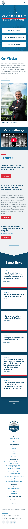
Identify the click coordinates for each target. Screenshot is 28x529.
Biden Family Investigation (14, 488)
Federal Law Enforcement (14, 473)
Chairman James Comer (14, 438)
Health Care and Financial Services (14, 470)
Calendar (14, 446)
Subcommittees (14, 459)
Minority (14, 503)
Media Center (14, 484)
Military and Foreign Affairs (14, 471)
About (14, 436)
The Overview (14, 493)
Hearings (14, 448)
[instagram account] (11, 522)
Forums (14, 455)
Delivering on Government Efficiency (14, 475)
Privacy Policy (5, 513)
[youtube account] (14, 522)
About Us (5, 78)
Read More (6, 176)
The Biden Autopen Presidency (14, 496)
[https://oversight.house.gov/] (2, 2)
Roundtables (14, 456)
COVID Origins (14, 491)
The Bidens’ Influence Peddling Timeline (14, 490)
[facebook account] (3, 522)
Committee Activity (14, 444)
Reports (14, 453)
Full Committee (14, 440)
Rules (14, 441)
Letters (14, 450)
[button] (14, 30)
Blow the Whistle (14, 500)
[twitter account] (7, 522)
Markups (14, 451)
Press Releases (14, 487)
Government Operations (14, 468)
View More (14, 247)
